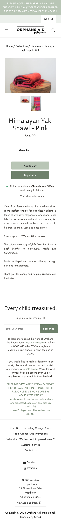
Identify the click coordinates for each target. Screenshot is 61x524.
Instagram (31, 468)
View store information (32, 196)
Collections (21, 46)
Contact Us (30, 450)
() (48, 19)
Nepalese (36, 46)
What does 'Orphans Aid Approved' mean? (31, 439)
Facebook (32, 462)
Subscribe (48, 329)
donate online (30, 369)
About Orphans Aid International (30, 433)
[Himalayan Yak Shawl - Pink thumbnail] (25, 99)
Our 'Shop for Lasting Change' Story (30, 428)
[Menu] (7, 30)
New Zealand (29, 503)
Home (9, 46)
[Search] (53, 30)
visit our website (35, 342)
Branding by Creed (30, 517)
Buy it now (30, 175)
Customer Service (30, 445)
